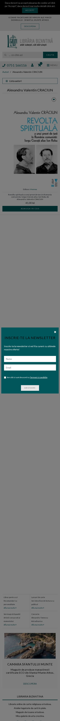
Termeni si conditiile (38, 377)
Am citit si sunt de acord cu (27, 377)
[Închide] (55, 332)
